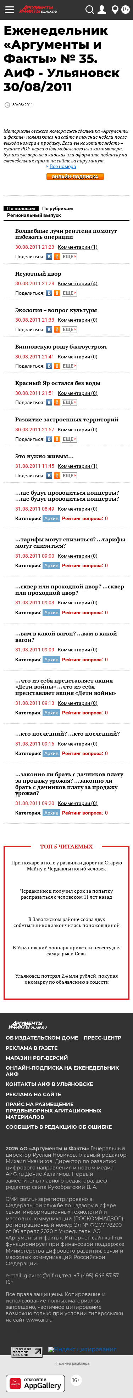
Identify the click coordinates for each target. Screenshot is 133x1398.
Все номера (63, 166)
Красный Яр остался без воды (57, 383)
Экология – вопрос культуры (56, 310)
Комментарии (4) (78, 283)
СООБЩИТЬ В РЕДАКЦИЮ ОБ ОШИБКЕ (59, 1127)
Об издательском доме (42, 1038)
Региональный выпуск (34, 215)
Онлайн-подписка (75, 176)
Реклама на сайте (33, 1094)
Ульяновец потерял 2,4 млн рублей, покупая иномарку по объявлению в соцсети (66, 979)
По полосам (21, 208)
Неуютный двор (38, 273)
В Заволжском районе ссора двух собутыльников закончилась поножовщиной (66, 922)
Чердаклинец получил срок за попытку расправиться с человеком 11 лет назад (66, 894)
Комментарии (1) (78, 247)
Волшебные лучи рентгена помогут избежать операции (66, 234)
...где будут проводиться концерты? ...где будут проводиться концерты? (67, 496)
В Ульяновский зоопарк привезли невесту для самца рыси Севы (67, 950)
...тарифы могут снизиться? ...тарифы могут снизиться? (70, 542)
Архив (51, 518)
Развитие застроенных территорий (66, 419)
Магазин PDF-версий (37, 1058)
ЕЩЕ (68, 256)
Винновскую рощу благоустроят (61, 346)
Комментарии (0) (78, 320)
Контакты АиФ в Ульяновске (49, 1084)
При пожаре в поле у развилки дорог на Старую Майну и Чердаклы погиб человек (66, 865)
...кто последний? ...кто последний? (67, 733)
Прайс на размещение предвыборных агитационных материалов (53, 1110)
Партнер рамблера (72, 1363)
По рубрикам (57, 208)
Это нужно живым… (44, 456)
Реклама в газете (31, 1048)
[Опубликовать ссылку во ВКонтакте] (49, 256)
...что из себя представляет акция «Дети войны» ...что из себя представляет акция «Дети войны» (65, 687)
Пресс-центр (102, 1038)
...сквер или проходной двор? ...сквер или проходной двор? (69, 589)
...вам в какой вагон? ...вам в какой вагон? (66, 636)
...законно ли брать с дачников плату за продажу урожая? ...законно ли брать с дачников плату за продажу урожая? (69, 783)
